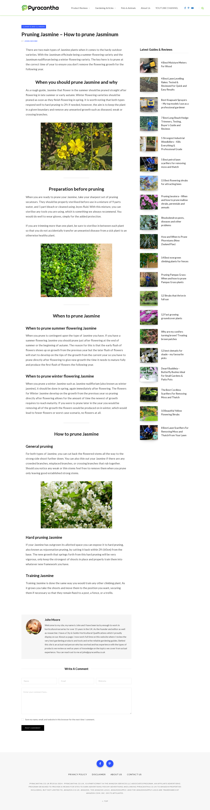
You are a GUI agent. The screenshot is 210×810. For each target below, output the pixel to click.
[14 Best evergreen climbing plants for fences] (150, 260)
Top (106, 801)
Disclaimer (99, 774)
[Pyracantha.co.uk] (42, 8)
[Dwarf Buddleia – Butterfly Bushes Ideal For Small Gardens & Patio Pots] (150, 375)
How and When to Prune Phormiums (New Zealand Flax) (174, 240)
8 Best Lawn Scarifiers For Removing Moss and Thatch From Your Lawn (175, 431)
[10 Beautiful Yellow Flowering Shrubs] (150, 413)
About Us (116, 774)
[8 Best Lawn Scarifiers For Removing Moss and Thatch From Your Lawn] (150, 432)
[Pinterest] (109, 763)
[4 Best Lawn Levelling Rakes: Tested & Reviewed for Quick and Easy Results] (150, 85)
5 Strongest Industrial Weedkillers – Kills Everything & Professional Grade (173, 144)
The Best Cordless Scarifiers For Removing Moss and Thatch (174, 393)
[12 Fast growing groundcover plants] (150, 317)
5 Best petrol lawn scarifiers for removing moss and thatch (173, 163)
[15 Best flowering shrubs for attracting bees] (150, 183)
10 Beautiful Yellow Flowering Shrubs (171, 412)
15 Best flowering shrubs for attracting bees (174, 182)
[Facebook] (100, 763)
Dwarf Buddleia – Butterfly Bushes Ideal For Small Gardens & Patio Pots (173, 374)
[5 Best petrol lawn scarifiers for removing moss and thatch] (150, 164)
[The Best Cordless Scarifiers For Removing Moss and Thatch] (150, 394)
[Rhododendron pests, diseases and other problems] (150, 222)
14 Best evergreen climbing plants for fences (174, 259)
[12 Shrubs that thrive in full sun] (150, 298)
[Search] (201, 8)
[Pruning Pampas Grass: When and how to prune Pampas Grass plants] (150, 279)
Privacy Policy (77, 774)
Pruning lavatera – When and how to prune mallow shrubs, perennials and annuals (174, 202)
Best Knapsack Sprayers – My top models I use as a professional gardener (175, 103)
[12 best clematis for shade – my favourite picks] (150, 355)
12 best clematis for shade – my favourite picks (172, 354)
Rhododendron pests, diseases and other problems (172, 221)
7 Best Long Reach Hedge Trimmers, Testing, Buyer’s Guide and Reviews (174, 123)
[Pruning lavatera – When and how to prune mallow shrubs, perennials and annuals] (150, 203)
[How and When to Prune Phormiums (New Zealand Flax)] (150, 241)
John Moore (31, 41)
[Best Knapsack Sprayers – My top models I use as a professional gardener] (150, 104)
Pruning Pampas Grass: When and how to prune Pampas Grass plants (173, 278)
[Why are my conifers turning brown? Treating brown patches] (150, 336)
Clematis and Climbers (34, 27)
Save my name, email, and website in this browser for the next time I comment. (60, 719)
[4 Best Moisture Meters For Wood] (150, 65)
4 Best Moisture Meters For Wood (174, 64)
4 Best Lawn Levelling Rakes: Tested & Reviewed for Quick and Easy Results (174, 84)
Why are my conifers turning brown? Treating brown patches (174, 335)
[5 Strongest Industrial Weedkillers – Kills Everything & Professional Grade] (150, 145)
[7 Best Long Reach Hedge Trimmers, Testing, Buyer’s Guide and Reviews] (150, 124)
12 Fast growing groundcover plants (171, 316)
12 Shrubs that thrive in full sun (173, 297)
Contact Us (134, 774)
